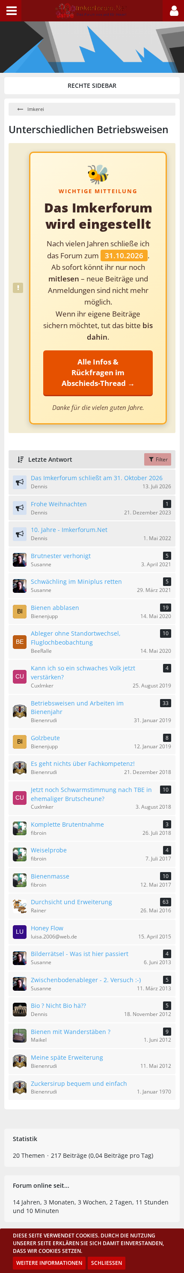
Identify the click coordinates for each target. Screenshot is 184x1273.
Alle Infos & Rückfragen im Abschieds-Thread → (98, 372)
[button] (10, 10)
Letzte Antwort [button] (50, 459)
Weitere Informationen (49, 1263)
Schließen (106, 1263)
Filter (161, 459)
